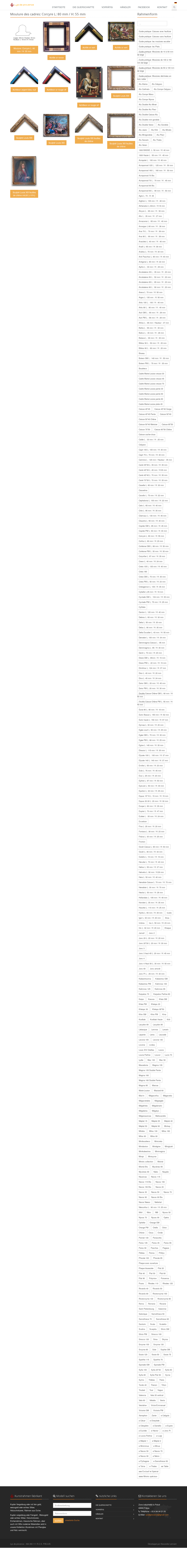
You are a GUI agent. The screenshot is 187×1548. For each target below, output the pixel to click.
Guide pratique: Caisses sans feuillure (155, 36)
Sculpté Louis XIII (121, 95)
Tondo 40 (143, 1385)
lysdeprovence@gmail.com (157, 1514)
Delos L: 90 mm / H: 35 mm (150, 627)
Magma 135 (157, 1065)
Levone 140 (158, 1039)
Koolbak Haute (156, 1019)
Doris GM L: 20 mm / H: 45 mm (152, 683)
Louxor (157, 1054)
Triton (163, 1385)
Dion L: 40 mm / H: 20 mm (150, 673)
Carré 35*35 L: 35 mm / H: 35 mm (153, 464)
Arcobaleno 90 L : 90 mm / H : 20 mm (155, 287)
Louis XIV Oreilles (146, 1049)
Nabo (156, 1171)
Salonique (143, 1313)
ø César (142, 1420)
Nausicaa (143, 1176)
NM (156, 1212)
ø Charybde (154, 1420)
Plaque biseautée (146, 1268)
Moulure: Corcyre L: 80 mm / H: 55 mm (24, 50)
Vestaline (143, 1405)
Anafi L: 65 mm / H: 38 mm (150, 246)
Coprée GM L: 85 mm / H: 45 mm (153, 525)
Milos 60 (142, 1136)
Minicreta (158, 1141)
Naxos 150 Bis (145, 1187)
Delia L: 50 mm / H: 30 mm (150, 622)
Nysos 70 (143, 1217)
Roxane (163, 1303)
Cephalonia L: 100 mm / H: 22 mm (153, 500)
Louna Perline (144, 1054)
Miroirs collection (146, 1161)
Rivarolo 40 (143, 1288)
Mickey (167, 1126)
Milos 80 (153, 1136)
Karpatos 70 (144, 994)
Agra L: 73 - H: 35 (146, 195)
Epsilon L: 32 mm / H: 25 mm (151, 790)
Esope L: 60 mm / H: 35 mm (151, 806)
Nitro (149, 1212)
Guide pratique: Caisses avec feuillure (155, 31)
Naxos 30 (143, 1192)
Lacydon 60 (144, 1024)
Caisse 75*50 (144, 429)
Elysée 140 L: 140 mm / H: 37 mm (153, 760)
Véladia (152, 1400)
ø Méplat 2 (156, 1440)
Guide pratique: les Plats (149, 46)
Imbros (142, 923)
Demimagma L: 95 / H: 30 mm (151, 647)
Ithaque (168, 927)
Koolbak (142, 1019)
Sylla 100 (143, 1369)
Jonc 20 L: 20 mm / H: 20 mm (151, 938)
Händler (125, 7)
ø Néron (156, 1456)
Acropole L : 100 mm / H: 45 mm (153, 160)
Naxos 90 (143, 1197)
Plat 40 (142, 1273)
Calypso (142, 444)
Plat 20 (161, 1268)
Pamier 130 (143, 1237)
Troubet (142, 1390)
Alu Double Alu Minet (148, 104)
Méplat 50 (143, 1126)
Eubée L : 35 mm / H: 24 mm (151, 816)
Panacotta (157, 1237)
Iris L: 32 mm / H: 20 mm (149, 927)
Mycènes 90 (144, 1171)
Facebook (144, 7)
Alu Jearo (143, 129)
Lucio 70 (168, 1054)
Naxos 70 (168, 1192)
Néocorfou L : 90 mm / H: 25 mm (153, 1207)
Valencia (142, 1395)
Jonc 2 (152, 933)
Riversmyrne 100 (160, 1293)
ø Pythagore (144, 1461)
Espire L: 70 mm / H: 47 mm (151, 811)
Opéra (166, 1217)
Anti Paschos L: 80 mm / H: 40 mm (154, 256)
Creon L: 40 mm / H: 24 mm (150, 561)
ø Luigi (159, 1435)
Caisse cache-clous (147, 434)
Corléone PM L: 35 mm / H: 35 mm (153, 551)
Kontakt (162, 7)
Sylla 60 (168, 1369)
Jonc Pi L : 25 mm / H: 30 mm (152, 973)
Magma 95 (143, 1085)
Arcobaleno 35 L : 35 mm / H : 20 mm (155, 272)
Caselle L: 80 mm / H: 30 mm (151, 485)
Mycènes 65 (157, 1166)
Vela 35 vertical (156, 1395)
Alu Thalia (157, 139)
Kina (164, 1014)
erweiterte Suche (72, 1520)
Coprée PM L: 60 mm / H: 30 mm (153, 530)
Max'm (141, 1095)
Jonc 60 (142, 968)
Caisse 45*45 (144, 409)
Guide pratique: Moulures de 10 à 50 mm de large (155, 53)
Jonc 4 (141, 958)
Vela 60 (142, 1400)
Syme (167, 1374)
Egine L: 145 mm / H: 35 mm (151, 745)
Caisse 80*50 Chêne (163, 429)
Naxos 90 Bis (157, 1197)
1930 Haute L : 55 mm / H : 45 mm (153, 155)
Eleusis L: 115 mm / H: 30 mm (152, 750)
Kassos (151, 999)
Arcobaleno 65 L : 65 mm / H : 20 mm (155, 282)
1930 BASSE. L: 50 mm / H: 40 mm (154, 150)
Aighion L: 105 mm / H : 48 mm (152, 200)
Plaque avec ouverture (148, 1263)
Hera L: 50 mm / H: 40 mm (150, 877)
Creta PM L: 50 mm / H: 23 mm (152, 581)
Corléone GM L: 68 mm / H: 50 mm (154, 546)
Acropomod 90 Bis (146, 185)
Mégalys (155, 1110)
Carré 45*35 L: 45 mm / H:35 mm (153, 470)
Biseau (142, 353)
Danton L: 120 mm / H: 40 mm (152, 612)
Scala (152, 1324)
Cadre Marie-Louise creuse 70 (151, 383)
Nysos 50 (166, 1212)
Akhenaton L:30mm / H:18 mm (152, 205)
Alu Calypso (157, 84)
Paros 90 (142, 1248)
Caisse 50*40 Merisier (148, 424)
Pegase (166, 1248)
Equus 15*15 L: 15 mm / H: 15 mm (153, 796)
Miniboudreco (144, 1141)
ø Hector (154, 1430)
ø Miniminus (144, 1446)
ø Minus (156, 1446)
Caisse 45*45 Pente (147, 414)
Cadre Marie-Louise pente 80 (151, 399)
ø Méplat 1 (143, 1440)
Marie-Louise (144, 1090)
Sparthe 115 (144, 1359)
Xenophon (143, 1415)
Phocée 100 (144, 1258)
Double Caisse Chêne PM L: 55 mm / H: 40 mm (155, 703)
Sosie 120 (143, 1354)
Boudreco (143, 368)
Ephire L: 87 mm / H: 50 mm (151, 780)
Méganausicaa (145, 1115)
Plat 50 (152, 1273)
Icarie (169, 912)
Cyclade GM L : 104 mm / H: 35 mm (154, 597)
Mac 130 (151, 1060)
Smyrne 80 (143, 1349)
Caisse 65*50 (167, 424)
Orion (164, 1227)
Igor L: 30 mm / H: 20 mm (150, 917)
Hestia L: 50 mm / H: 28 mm (151, 892)
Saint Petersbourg (146, 1308)
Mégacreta (167, 1095)
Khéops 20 (155, 1004)
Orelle (155, 1227)
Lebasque (143, 1029)
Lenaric (165, 1029)
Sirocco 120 (144, 1339)
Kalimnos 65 (160, 988)
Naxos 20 (160, 1187)
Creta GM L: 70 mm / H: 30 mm (152, 576)
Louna (161, 1049)
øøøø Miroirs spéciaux (148, 1476)
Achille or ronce (56, 57)
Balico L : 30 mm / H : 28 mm (151, 332)
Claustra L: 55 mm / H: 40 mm (152, 520)
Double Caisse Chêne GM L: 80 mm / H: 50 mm (155, 695)
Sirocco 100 (156, 1334)
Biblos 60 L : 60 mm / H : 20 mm (153, 348)
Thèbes (152, 1379)
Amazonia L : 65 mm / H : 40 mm (153, 221)
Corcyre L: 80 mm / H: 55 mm (151, 536)
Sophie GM (165, 1349)
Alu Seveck (144, 139)
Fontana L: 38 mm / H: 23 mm (151, 831)
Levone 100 (144, 1039)
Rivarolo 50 (157, 1288)
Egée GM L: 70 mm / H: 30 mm (152, 735)
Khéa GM (163, 999)
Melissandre (160, 1115)
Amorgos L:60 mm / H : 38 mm (152, 226)
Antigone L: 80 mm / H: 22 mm (152, 261)
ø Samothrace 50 (160, 1461)
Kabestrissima (145, 978)
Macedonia (143, 1065)
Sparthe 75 (158, 1359)
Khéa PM (143, 1004)
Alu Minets (166, 129)
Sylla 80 (142, 1374)
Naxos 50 (155, 1192)
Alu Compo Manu (146, 94)
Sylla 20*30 (156, 1369)
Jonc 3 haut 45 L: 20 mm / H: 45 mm (154, 953)
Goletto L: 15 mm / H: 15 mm (151, 856)
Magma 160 (144, 1075)
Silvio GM (165, 1329)
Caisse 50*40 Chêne (147, 419)
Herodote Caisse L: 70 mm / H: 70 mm (155, 882)
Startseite (58, 7)
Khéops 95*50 (158, 1009)
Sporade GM (144, 1364)
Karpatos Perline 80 (161, 994)
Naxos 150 (160, 1181)
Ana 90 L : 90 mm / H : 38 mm (152, 236)
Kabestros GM (161, 978)
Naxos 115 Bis (145, 1181)
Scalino (142, 1329)
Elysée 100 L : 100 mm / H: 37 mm (154, 755)
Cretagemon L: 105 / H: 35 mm (152, 586)
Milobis (142, 1131)
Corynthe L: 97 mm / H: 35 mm (152, 556)
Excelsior (143, 821)
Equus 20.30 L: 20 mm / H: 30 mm (153, 801)
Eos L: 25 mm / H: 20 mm (150, 775)
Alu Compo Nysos (146, 99)
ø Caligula (165, 1415)
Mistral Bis (143, 1166)
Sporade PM (159, 1364)
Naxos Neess (144, 1202)
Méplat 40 (168, 1121)
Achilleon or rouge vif (56, 89)
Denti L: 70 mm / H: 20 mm (150, 652)
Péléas (142, 1252)
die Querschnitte (83, 7)
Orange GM (154, 1222)
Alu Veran (143, 145)
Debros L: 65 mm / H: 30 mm (151, 617)
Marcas (155, 1085)
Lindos (152, 1044)
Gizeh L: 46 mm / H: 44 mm (150, 851)
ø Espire (169, 1425)
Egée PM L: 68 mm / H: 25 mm (152, 740)
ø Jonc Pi (167, 1430)
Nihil (140, 1212)
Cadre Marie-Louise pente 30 (151, 388)
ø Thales (153, 1466)
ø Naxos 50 (143, 1451)
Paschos (154, 1248)
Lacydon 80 (158, 1024)
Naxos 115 (155, 1176)
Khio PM (154, 1014)
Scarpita (152, 1329)
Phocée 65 (157, 1258)
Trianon (154, 1385)
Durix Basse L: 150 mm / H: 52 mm (154, 714)
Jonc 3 (141, 948)
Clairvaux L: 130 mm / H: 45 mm (152, 515)
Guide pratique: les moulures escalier (154, 41)
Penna (151, 1252)
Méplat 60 (155, 1126)
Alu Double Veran (146, 124)
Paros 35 (155, 1242)
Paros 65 (167, 1242)
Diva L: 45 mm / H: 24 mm (150, 678)
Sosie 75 (167, 1354)
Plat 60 (163, 1273)
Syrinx (141, 1379)
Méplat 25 (155, 1121)
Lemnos (154, 1029)
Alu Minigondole (145, 134)
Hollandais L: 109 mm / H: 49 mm (153, 897)
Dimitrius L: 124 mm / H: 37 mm (152, 668)
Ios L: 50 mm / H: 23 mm (159, 923)
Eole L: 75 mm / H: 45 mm (150, 770)
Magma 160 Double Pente (150, 1080)
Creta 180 (143, 571)
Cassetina (143, 490)
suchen (58, 1520)
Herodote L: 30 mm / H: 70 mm (152, 887)
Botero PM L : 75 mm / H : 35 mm (153, 363)
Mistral (160, 1161)
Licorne (142, 1044)
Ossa (151, 1232)
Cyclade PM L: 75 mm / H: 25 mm (153, 602)
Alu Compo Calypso (162, 89)
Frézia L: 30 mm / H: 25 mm (151, 836)
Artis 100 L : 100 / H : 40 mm (151, 302)
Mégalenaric (157, 1105)
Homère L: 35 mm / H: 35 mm (151, 902)
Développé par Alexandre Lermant (162, 1543)
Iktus (167, 917)
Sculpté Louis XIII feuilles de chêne (88, 140)
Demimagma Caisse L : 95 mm (152, 642)
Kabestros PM (145, 983)
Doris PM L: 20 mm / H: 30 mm (152, 688)
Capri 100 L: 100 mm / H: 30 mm (153, 449)
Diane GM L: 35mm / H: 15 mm (152, 657)
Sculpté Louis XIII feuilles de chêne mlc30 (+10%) (24, 194)
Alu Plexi (160, 134)
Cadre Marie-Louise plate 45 (150, 404)
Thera (161, 1379)
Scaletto (162, 1324)
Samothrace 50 (157, 1313)
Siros (155, 1339)
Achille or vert (89, 47)
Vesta (162, 1400)
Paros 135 (143, 1242)
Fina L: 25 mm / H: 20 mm (150, 826)
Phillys (162, 1252)
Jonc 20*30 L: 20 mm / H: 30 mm (153, 943)
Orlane (141, 1232)
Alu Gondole (163, 124)
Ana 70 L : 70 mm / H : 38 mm (152, 231)
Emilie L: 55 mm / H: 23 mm (151, 765)
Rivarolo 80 (143, 1293)
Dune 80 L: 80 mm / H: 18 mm (152, 709)
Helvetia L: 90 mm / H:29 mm (151, 872)
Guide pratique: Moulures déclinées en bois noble (154, 77)
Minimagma (160, 1151)
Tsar (151, 1390)
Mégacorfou (154, 1095)
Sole (154, 1349)
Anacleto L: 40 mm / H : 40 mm (152, 241)
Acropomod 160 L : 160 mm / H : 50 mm (156, 170)
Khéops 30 (143, 1009)
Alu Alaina (143, 84)
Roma (141, 1303)
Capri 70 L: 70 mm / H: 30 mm (152, 454)
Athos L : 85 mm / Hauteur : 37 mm (154, 322)
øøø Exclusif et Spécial (148, 1471)
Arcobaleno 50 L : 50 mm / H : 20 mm (155, 277)
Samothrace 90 (162, 1319)
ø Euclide (143, 1430)
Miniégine (156, 1146)
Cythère (142, 607)
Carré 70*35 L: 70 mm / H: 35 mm (153, 480)
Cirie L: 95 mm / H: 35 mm (150, 510)
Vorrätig (107, 7)
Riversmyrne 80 (164, 1298)
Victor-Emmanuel (158, 1405)
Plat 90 (142, 1278)
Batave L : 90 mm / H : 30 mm (152, 338)
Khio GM (142, 1014)
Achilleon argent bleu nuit (24, 89)
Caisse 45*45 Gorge (162, 409)
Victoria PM (158, 1410)
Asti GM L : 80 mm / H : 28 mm (152, 312)
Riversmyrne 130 (146, 1298)
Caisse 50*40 (165, 414)
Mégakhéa (143, 1105)
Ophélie (142, 1222)
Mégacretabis (144, 1100)
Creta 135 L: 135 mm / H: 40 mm (153, 566)
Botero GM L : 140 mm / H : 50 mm (154, 358)
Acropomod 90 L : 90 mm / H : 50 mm (155, 190)
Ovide (160, 1232)
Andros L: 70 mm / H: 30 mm (151, 251)
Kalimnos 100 (161, 983)
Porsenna (165, 1278)
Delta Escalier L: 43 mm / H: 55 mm (154, 632)
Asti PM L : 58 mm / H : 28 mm (152, 317)
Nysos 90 (155, 1217)
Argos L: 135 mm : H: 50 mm (151, 297)
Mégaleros (143, 1110)
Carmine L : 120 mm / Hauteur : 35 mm (155, 459)
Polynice (152, 1278)
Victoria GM (144, 1410)
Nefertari (158, 1202)
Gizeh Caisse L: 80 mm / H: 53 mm (154, 846)
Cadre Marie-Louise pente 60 (151, 393)
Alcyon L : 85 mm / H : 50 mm (152, 211)
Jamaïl (141, 933)
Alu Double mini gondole (149, 119)
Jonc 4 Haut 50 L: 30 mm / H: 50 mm (154, 963)
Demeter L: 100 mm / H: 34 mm (152, 637)
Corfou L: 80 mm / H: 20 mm (151, 541)
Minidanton (143, 1146)
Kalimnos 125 (144, 988)
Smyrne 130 (158, 1344)
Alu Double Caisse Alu (148, 114)
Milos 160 (166, 1131)
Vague (160, 1390)
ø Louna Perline (145, 1435)
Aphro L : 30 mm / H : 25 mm (151, 266)
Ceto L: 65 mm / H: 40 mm (150, 505)
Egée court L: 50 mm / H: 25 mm (153, 729)
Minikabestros (145, 1151)
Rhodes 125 (168, 1283)
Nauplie (165, 1171)
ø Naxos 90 (143, 1456)
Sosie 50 (155, 1354)
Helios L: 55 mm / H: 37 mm (151, 867)
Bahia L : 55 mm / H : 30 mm (151, 327)
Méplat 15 (143, 1121)
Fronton (142, 841)
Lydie (141, 1060)
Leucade (162, 1034)
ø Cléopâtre (143, 1425)
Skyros (165, 1339)
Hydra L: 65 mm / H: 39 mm (150, 912)
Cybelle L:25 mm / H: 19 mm (151, 591)
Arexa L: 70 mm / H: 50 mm (150, 292)
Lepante (142, 1034)
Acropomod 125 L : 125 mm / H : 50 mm (156, 165)
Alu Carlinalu (144, 89)
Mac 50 (162, 1060)
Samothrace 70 (145, 1319)
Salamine (162, 1308)
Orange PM (143, 1227)
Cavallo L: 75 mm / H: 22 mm (151, 495)
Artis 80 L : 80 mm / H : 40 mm (152, 307)
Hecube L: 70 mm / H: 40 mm (151, 862)
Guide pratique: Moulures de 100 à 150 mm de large (154, 61)
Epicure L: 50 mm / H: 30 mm (151, 785)
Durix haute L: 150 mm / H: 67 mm (153, 719)
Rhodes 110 (153, 1283)
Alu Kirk (154, 129)
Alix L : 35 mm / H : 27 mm (150, 216)
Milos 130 (153, 1131)
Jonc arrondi (155, 968)
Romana (151, 1303)
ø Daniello (157, 1425)
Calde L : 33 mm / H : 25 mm (151, 439)
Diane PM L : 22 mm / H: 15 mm (152, 662)
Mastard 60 (158, 1090)
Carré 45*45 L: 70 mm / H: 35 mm (153, 475)
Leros (152, 1034)
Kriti (168, 1019)
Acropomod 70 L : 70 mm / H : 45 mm (155, 180)
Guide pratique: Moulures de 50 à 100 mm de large (155, 69)
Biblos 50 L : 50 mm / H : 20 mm (153, 343)
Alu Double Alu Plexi (147, 109)
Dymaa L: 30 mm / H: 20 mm (151, 725)
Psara (141, 1283)
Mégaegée (159, 1100)
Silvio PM (143, 1334)
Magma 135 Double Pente (150, 1070)
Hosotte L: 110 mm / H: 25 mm (152, 907)
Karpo (141, 999)
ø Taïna (142, 1466)
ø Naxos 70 (157, 1451)
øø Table (164, 1466)
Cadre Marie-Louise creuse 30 (151, 373)
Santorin (142, 1324)
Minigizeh (169, 1146)
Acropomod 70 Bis (146, 175)
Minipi (141, 1156)
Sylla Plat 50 (155, 1374)
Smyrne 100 (144, 1344)
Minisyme (152, 1156)
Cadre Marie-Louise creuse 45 (151, 378)
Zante (154, 1415)
